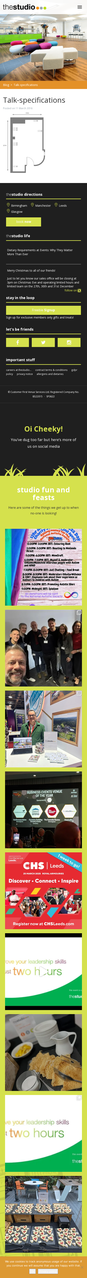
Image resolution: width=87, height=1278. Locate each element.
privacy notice (25, 374)
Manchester (43, 205)
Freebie (43, 310)
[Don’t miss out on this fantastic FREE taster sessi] (43, 1133)
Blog (6, 85)
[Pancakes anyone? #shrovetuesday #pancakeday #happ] (43, 1052)
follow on (71, 290)
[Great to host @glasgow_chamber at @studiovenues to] (43, 648)
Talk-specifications (26, 85)
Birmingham (19, 205)
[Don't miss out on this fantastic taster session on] (43, 971)
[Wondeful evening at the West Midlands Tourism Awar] (43, 809)
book (23, 222)
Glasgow (16, 212)
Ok (32, 1271)
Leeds (63, 205)
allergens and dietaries (50, 374)
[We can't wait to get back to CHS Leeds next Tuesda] (43, 890)
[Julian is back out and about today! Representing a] (43, 729)
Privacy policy (47, 1271)
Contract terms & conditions (51, 369)
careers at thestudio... (18, 369)
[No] (82, 1267)
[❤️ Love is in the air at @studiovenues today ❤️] (43, 1214)
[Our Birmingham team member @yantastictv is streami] (43, 567)
